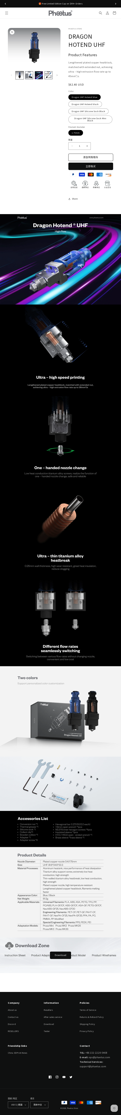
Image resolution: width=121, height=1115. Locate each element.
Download (60, 955)
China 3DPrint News (17, 1052)
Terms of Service (88, 1010)
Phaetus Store (72, 1108)
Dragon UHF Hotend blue (84, 97)
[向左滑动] (11, 75)
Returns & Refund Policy (92, 1017)
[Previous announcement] (5, 4)
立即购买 (91, 166)
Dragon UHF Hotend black (85, 104)
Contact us (13, 1017)
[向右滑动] (57, 75)
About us (12, 1010)
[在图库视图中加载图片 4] (48, 75)
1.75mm (76, 132)
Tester (47, 1031)
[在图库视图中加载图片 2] (29, 75)
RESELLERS (13, 1031)
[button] (6, 13)
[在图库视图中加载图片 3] (39, 75)
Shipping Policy (87, 1024)
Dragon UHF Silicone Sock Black (88, 111)
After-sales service (53, 1017)
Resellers (48, 1010)
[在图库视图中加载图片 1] (20, 75)
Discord (12, 1024)
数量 (70, 139)
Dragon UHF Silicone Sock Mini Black (90, 119)
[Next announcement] (115, 4)
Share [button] (75, 198)
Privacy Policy (87, 1031)
